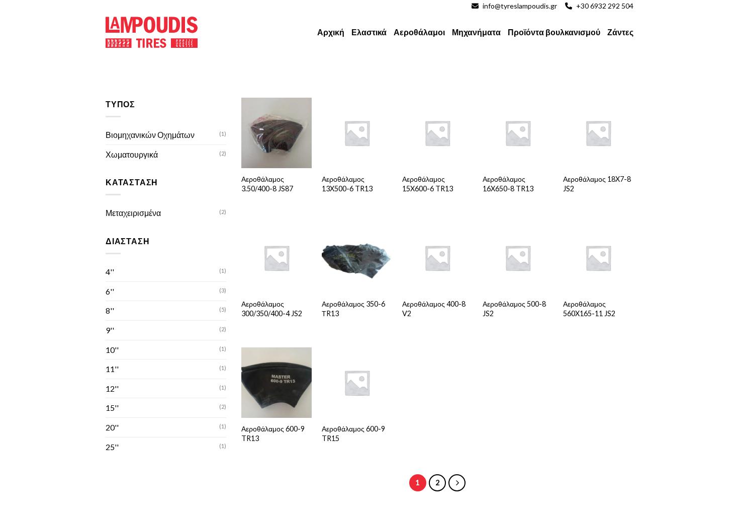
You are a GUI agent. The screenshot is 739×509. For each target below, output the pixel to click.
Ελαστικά (369, 32)
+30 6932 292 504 (604, 6)
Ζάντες (620, 32)
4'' (110, 271)
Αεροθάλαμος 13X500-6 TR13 (347, 184)
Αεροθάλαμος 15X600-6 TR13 (427, 184)
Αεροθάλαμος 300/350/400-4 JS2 (271, 309)
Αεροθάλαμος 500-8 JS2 (514, 309)
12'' (112, 388)
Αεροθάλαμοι (419, 32)
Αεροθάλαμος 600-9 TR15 (353, 433)
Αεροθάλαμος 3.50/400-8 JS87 (267, 184)
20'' (112, 427)
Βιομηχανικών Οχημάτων (150, 134)
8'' (110, 310)
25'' (112, 447)
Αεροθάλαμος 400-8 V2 (434, 309)
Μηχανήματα (476, 32)
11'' (112, 369)
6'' (110, 291)
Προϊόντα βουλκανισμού (554, 32)
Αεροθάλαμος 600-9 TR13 (273, 433)
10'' (112, 349)
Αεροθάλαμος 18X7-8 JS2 (597, 184)
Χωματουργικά (132, 154)
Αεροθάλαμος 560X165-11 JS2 (589, 309)
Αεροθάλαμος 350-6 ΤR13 (353, 309)
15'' (112, 407)
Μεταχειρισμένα (133, 212)
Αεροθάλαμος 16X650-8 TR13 (508, 184)
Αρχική (330, 32)
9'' (110, 330)
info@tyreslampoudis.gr (520, 6)
